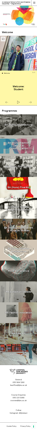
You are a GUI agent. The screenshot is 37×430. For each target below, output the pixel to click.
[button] (7, 102)
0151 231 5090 (18, 398)
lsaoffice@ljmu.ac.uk (18, 385)
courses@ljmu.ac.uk (18, 400)
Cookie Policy (11, 426)
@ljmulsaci (23, 413)
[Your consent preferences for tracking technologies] (33, 426)
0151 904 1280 (18, 382)
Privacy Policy (25, 426)
